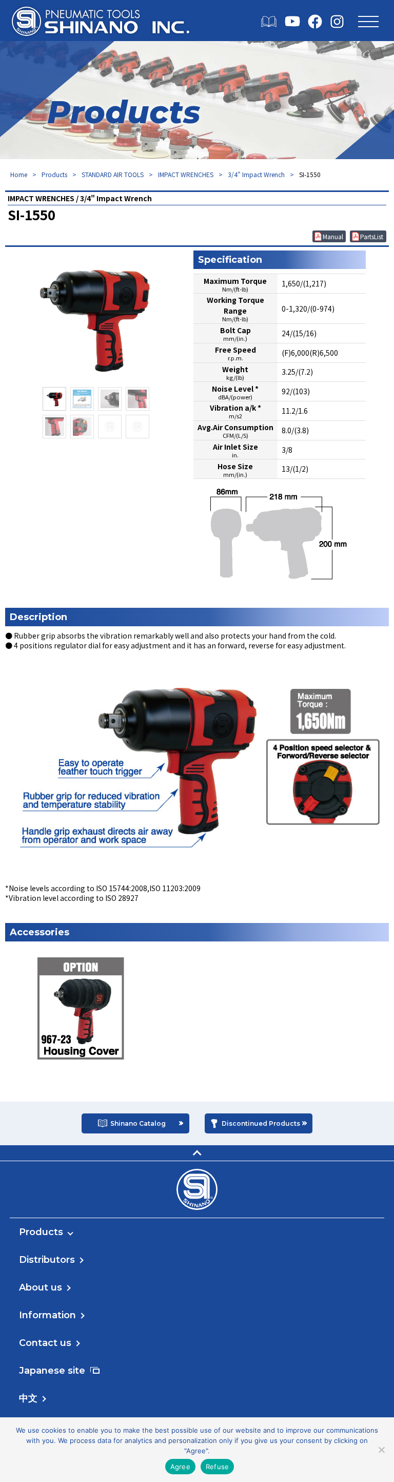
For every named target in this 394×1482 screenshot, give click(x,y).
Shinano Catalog (138, 1123)
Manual (333, 236)
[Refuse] (381, 1450)
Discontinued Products (261, 1123)
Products (54, 174)
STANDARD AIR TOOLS (113, 174)
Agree (180, 1466)
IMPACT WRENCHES (185, 174)
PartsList (371, 236)
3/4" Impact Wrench (256, 174)
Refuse (217, 1466)
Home (18, 174)
